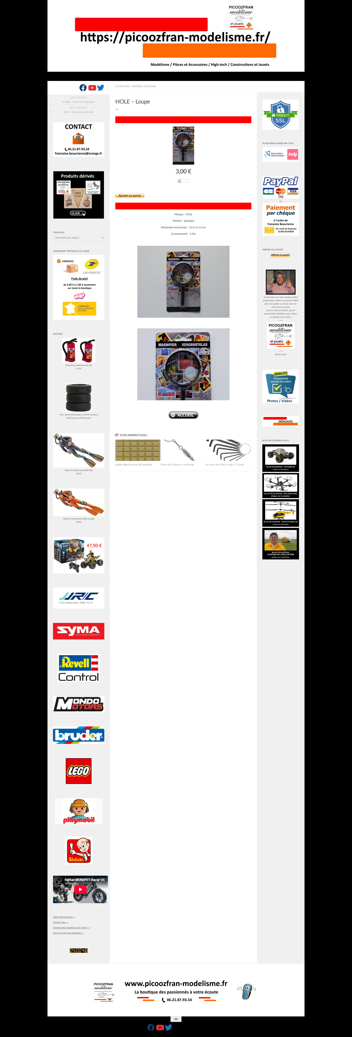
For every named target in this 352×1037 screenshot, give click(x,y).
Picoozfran (126, 109)
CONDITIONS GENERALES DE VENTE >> (71, 928)
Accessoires (122, 86)
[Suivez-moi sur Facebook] (83, 87)
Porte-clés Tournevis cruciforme (177, 465)
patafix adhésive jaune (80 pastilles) (133, 465)
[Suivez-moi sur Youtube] (92, 87)
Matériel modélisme (144, 86)
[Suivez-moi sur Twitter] (100, 87)
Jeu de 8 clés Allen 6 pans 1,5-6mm (225, 465)
